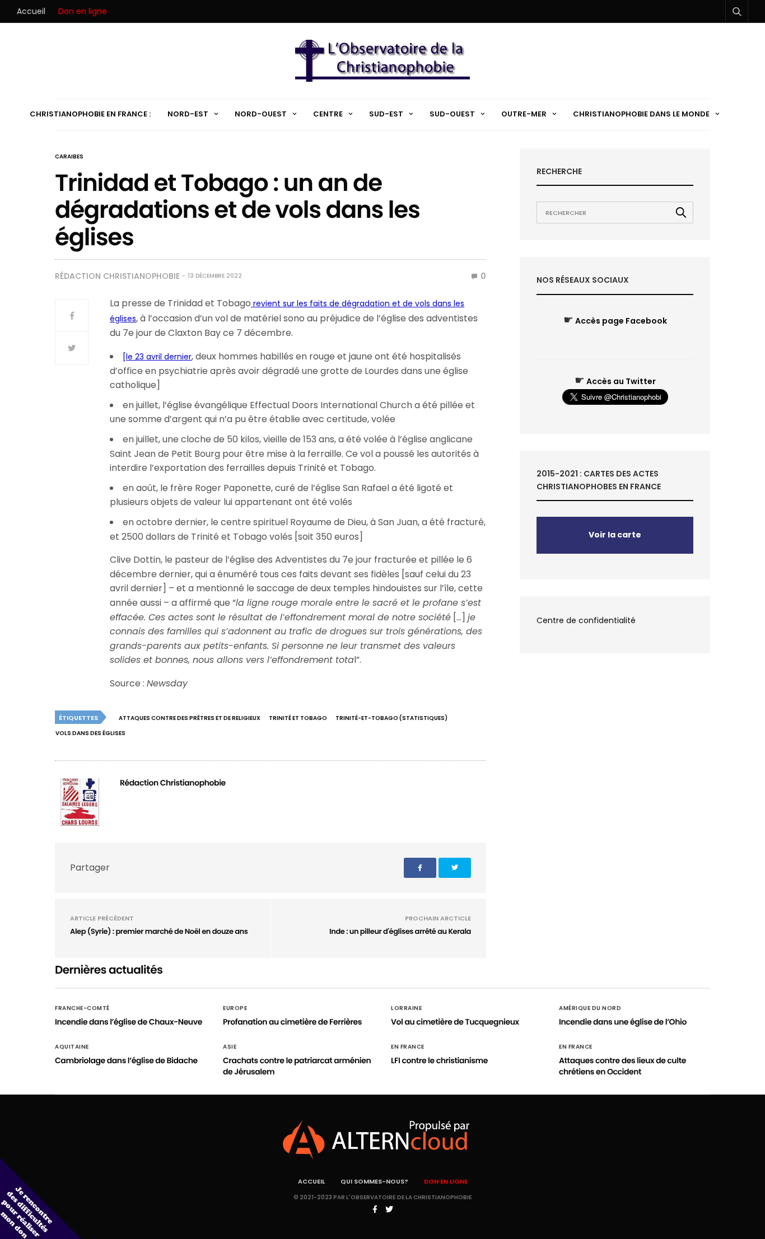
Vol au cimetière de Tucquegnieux (455, 1021)
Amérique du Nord (590, 1008)
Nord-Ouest (261, 114)
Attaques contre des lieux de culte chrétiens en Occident (622, 1066)
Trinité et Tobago (298, 718)
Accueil (31, 11)
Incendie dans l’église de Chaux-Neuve (128, 1021)
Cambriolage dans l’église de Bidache (126, 1060)
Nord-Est (187, 114)
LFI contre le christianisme (439, 1060)
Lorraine (406, 1008)
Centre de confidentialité (586, 620)
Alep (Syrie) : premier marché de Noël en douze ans (159, 931)
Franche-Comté (82, 1008)
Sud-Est (386, 114)
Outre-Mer (524, 114)
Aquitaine (72, 1047)
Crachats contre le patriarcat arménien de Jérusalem (297, 1066)
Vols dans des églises (90, 733)
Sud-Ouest (452, 114)
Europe (235, 1008)
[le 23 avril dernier (157, 356)
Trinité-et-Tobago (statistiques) (391, 718)
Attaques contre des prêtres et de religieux (189, 718)
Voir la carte (615, 534)
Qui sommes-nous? (374, 1181)
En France (408, 1047)
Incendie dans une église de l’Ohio (623, 1021)
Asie (229, 1047)
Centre (328, 114)
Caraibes (69, 157)
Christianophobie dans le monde (641, 114)
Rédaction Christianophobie (117, 276)
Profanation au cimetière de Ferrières (292, 1021)
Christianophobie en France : (90, 114)
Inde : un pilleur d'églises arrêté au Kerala (400, 931)
